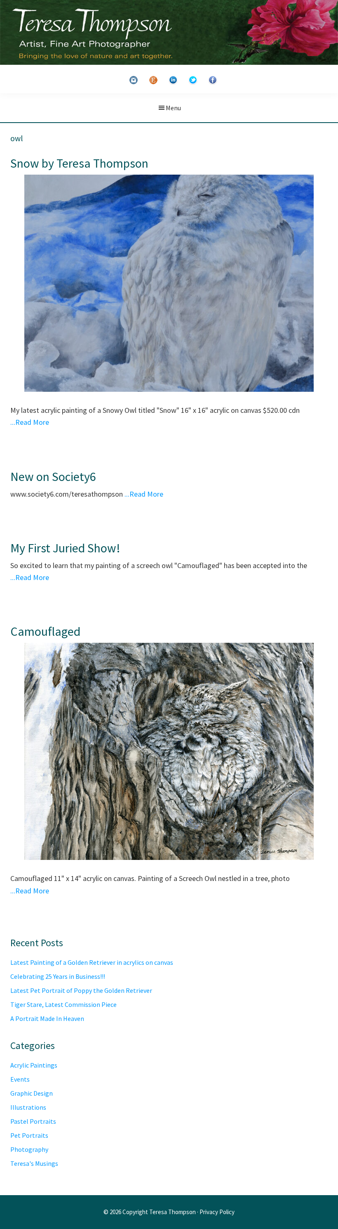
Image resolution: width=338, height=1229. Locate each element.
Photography (29, 1149)
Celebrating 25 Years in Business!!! (57, 976)
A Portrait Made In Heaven (47, 1018)
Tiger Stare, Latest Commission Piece (63, 1004)
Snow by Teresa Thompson (79, 163)
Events (20, 1079)
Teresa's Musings (34, 1163)
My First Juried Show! (65, 548)
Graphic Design (31, 1093)
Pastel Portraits (33, 1121)
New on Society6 (53, 476)
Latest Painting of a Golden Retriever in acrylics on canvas (91, 962)
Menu (173, 108)
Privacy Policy (217, 1212)
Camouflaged (45, 631)
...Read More (29, 422)
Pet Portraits (29, 1135)
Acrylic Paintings (33, 1065)
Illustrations (28, 1107)
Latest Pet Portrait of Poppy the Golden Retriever (81, 990)
